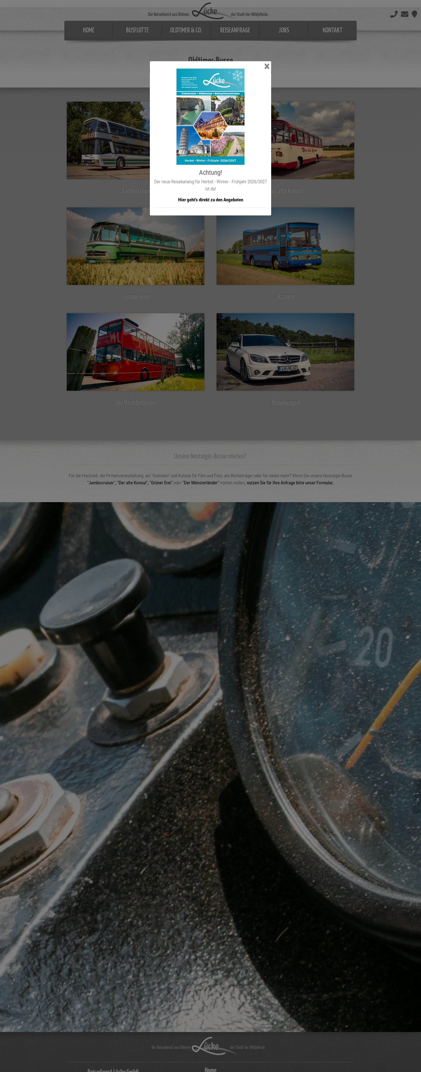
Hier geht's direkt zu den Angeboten (210, 200)
